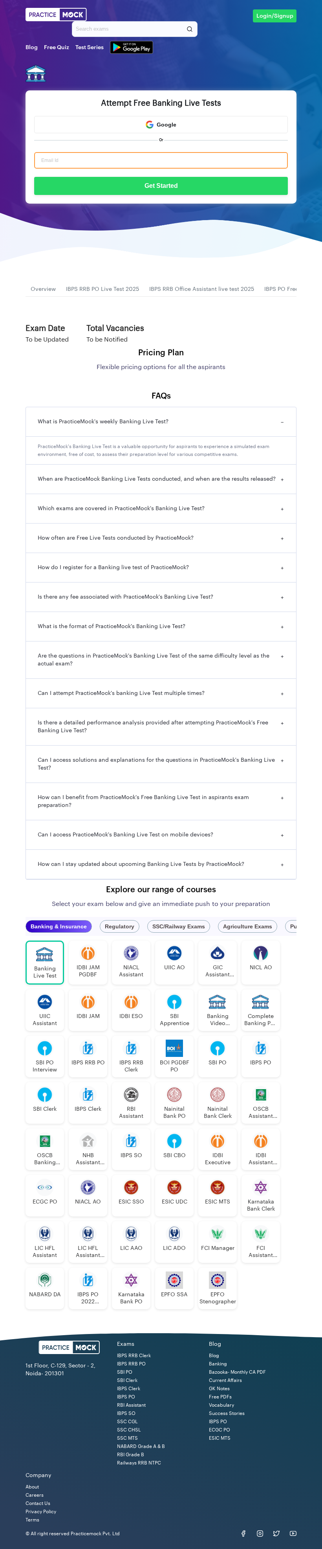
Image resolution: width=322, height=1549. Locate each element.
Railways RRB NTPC (139, 1463)
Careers (35, 1495)
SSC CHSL (129, 1430)
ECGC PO (219, 1430)
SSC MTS (127, 1438)
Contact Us (38, 1503)
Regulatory (119, 926)
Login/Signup (274, 16)
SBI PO (124, 1372)
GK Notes (219, 1388)
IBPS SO (126, 1413)
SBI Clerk (127, 1380)
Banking (218, 1364)
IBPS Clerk (128, 1388)
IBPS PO (126, 1397)
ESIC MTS (220, 1438)
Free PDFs (220, 1397)
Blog (32, 47)
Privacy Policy (41, 1511)
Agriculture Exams (247, 926)
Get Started (161, 185)
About (32, 1487)
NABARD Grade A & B (141, 1446)
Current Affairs (225, 1380)
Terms (32, 1520)
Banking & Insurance (59, 926)
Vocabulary (221, 1405)
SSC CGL (127, 1421)
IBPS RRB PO (131, 1364)
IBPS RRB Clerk (134, 1355)
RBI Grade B (130, 1454)
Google (166, 124)
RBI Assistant (131, 1405)
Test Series (89, 47)
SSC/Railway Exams (178, 926)
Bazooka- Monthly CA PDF (237, 1372)
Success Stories (227, 1413)
